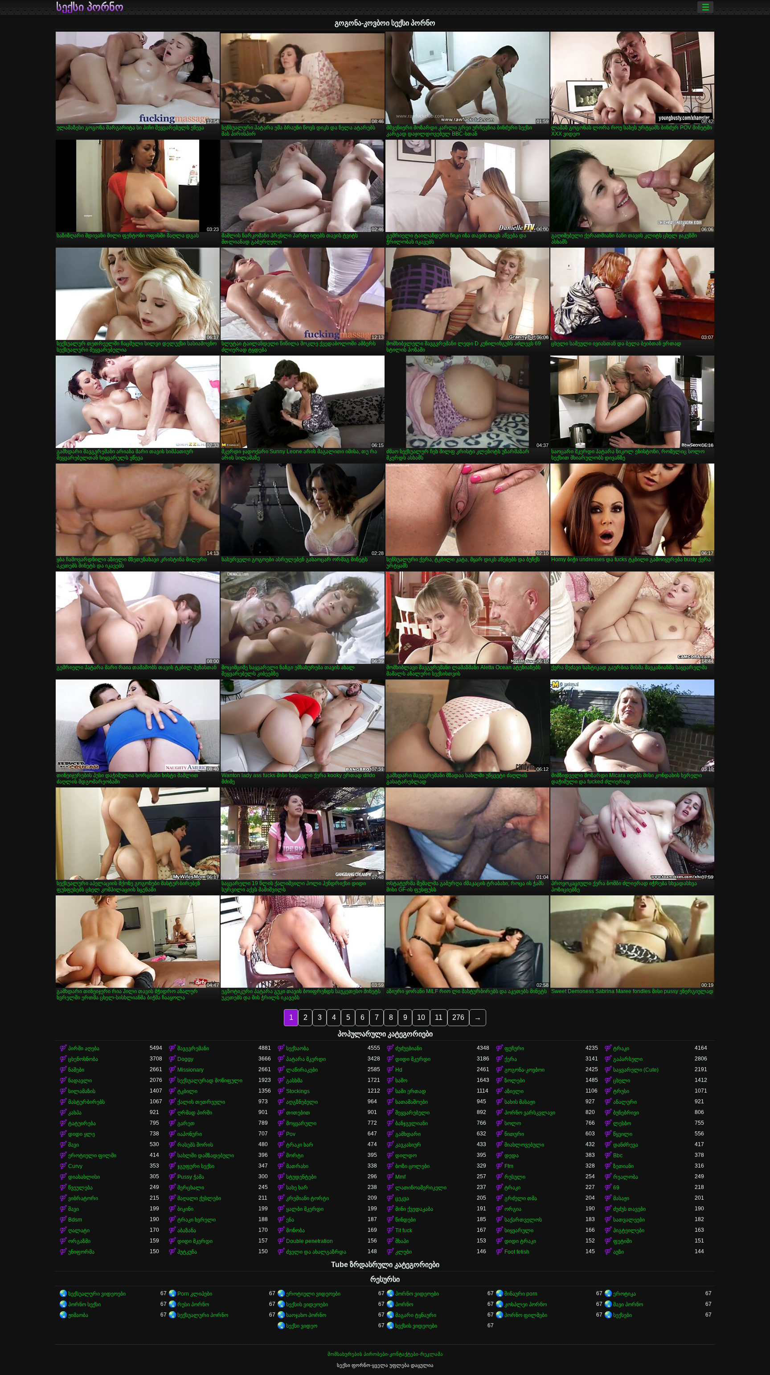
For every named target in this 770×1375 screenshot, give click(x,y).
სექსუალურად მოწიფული (209, 1080)
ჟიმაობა (78, 1315)
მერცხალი (190, 1187)
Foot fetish (516, 1252)
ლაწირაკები (302, 1070)
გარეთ (186, 1123)
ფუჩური (514, 1048)
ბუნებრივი (626, 1113)
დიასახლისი (84, 1177)
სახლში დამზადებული (205, 1155)
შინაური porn (520, 1294)
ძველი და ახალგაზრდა (316, 1252)
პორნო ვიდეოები (417, 1294)
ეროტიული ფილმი (92, 1155)
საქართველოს (523, 1220)
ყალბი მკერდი (305, 1209)
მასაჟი (621, 1198)
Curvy (75, 1166)
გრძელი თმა (520, 1198)
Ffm (508, 1166)
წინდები (405, 1220)
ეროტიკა (624, 1294)
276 (458, 1017)
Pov (290, 1134)
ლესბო (622, 1123)
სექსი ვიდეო (301, 1326)
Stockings (298, 1091)
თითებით (298, 1113)
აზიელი (514, 1091)
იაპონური (189, 1134)
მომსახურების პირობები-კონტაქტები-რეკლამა (385, 1354)
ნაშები (76, 1070)
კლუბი (403, 1252)
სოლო (512, 1123)
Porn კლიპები (194, 1294)
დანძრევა (625, 1145)
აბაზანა (186, 1230)
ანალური (625, 1102)
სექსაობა (297, 1048)
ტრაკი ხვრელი (196, 1220)
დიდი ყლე (81, 1134)
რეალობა (625, 1177)
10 (421, 1017)
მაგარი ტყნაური (415, 1315)
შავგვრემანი (193, 1048)
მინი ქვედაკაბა (414, 1209)
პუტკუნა (187, 1252)
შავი (73, 1145)
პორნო (404, 1304)
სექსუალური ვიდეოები (97, 1294)
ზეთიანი (623, 1166)
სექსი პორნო (89, 7)
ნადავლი (80, 1080)
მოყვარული (301, 1123)
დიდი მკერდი (412, 1059)
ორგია (512, 1209)
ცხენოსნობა (83, 1059)
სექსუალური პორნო (202, 1315)
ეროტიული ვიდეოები (313, 1294)
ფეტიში (622, 1241)
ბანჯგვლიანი (411, 1123)
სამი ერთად (410, 1091)
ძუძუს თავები (629, 1209)
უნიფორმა (81, 1252)
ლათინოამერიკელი (420, 1187)
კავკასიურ (408, 1145)
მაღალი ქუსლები (199, 1198)
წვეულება (80, 1187)
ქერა (510, 1059)
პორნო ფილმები (525, 1315)
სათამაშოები (411, 1102)
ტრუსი (621, 1091)
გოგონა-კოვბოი (524, 1070)
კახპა (75, 1113)
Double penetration (309, 1241)
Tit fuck (403, 1230)
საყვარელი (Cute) (636, 1070)
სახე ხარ (297, 1187)
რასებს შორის (195, 1145)
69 (616, 1187)
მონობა (295, 1230)
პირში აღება (83, 1048)
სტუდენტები (301, 1177)
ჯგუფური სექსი (195, 1166)
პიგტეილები (628, 1230)
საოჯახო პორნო (306, 1315)
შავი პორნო (628, 1304)
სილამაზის (81, 1091)
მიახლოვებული (524, 1145)
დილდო (406, 1155)
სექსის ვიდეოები (307, 1304)
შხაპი (402, 1241)
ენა (290, 1220)
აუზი (618, 1252)
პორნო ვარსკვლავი (529, 1113)
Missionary (190, 1070)
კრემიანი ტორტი (307, 1198)
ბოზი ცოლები (412, 1166)
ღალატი (79, 1230)
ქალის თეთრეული (201, 1102)
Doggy (185, 1059)
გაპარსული (628, 1059)
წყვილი (622, 1134)
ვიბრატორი (83, 1198)
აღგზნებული (302, 1102)
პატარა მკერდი (306, 1059)
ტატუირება (82, 1123)
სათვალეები (629, 1220)
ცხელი (621, 1080)
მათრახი (297, 1166)
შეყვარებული (412, 1113)
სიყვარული (518, 1230)
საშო (401, 1080)
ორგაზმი (79, 1241)
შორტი (294, 1155)
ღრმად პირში (194, 1113)
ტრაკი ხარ (299, 1145)
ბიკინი (185, 1209)
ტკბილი (187, 1091)
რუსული (514, 1177)
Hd (398, 1070)
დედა (511, 1155)
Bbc (618, 1155)
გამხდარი (408, 1134)
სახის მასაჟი (519, 1102)
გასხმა (294, 1080)
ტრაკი (621, 1048)
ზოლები (514, 1080)
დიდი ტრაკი (520, 1241)
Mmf (400, 1177)
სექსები (622, 1315)
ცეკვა (402, 1198)
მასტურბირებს (86, 1102)
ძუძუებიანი (408, 1048)
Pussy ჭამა (190, 1177)
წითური (514, 1134)
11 (438, 1017)
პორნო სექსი (84, 1304)
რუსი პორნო (193, 1304)
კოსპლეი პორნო (525, 1304)
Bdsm (75, 1220)
